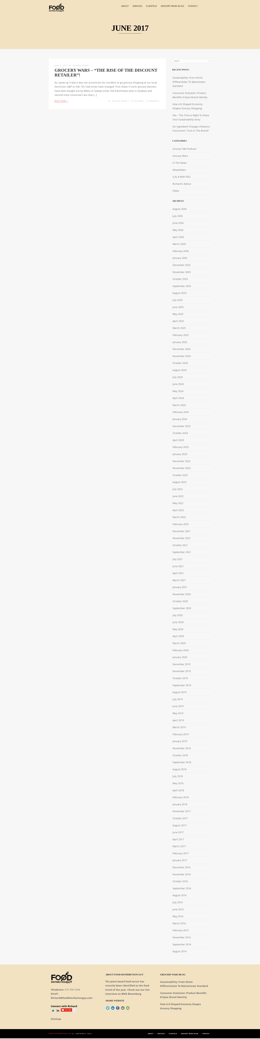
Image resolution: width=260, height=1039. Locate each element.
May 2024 (178, 391)
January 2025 (180, 342)
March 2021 (179, 580)
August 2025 (179, 293)
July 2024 (178, 377)
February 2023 (181, 447)
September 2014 (182, 944)
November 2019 (182, 671)
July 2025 (178, 300)
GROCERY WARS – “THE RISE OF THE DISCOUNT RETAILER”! (106, 72)
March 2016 (179, 923)
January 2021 (180, 587)
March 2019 (179, 727)
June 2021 (178, 566)
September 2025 (182, 286)
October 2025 (180, 279)
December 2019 (181, 664)
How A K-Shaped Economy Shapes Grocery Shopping (188, 106)
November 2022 (182, 468)
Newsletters (179, 169)
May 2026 (178, 230)
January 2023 (180, 454)
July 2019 (178, 699)
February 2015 (181, 930)
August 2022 (179, 482)
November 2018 (182, 748)
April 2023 (178, 440)
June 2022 (178, 496)
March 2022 (179, 517)
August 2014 (179, 951)
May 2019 (178, 713)
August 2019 (179, 692)
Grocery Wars (119, 101)
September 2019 (182, 685)
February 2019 (181, 734)
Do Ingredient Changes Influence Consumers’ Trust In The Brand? (191, 128)
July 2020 (178, 615)
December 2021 (181, 531)
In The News (137, 101)
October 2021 (180, 545)
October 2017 (180, 818)
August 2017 (179, 825)
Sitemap (56, 1019)
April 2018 (178, 790)
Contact (193, 6)
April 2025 (178, 321)
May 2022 (178, 503)
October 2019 (180, 678)
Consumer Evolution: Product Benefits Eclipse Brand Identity (190, 95)
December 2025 (181, 265)
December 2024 (181, 349)
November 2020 (182, 594)
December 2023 (181, 426)
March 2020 (179, 643)
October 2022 (180, 475)
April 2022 (178, 510)
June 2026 (178, 223)
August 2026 (179, 209)
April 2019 (178, 720)
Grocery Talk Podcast (184, 148)
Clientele (151, 6)
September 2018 (182, 762)
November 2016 (182, 874)
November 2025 (182, 272)
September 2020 (182, 608)
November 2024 (182, 356)
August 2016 (179, 895)
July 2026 (178, 216)
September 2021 (182, 552)
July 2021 (178, 559)
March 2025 (179, 328)
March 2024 (179, 405)
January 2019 (180, 741)
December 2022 (181, 461)
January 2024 (180, 419)
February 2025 (181, 335)
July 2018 (178, 776)
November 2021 (182, 538)
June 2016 (178, 909)
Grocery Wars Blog (172, 6)
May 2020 (178, 629)
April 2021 (178, 573)
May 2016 (178, 916)
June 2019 (178, 706)
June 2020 (178, 622)
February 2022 (181, 524)
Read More (61, 100)
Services (137, 6)
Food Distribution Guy (60, 1034)
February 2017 (181, 853)
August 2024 (179, 370)
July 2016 (178, 902)
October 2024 (180, 363)
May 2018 (178, 783)
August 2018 (179, 769)
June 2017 (178, 832)
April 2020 (178, 636)
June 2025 (178, 307)
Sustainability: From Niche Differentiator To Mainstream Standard (189, 82)
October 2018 (180, 755)
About (125, 6)
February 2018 (181, 797)
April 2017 (178, 839)
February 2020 (181, 650)
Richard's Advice (182, 183)
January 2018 (180, 804)
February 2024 (181, 412)
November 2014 (182, 937)
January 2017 (180, 860)
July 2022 (178, 489)
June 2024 (178, 384)
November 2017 (182, 811)
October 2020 (180, 601)
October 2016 (180, 881)
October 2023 (180, 433)
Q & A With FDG (181, 176)
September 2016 (182, 888)
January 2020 (180, 657)
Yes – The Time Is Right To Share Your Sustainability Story (191, 117)
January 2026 (180, 258)
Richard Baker (81, 65)
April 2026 (178, 237)
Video (176, 190)
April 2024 (178, 398)
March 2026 (179, 244)
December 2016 (181, 867)
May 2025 (178, 314)
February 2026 (181, 251)
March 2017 (179, 846)
